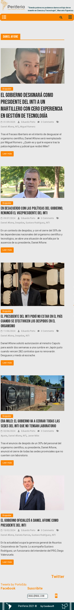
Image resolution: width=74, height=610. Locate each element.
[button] (47, 606)
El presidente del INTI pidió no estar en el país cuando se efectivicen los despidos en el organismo (32, 321)
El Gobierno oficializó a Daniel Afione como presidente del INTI (29, 523)
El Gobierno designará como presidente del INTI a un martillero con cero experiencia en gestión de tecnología (32, 105)
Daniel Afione (7, 126)
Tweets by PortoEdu (13, 584)
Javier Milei (33, 435)
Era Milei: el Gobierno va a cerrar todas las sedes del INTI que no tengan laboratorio (30, 423)
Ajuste (4, 435)
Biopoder (7, 89)
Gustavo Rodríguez (35, 222)
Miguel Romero (27, 126)
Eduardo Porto (28, 122)
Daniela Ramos (22, 535)
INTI (17, 126)
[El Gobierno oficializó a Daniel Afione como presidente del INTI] (32, 477)
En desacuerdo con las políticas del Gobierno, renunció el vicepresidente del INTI (32, 211)
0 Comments (47, 122)
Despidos (19, 222)
